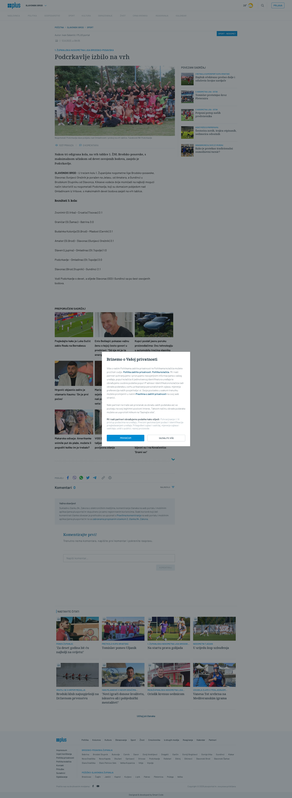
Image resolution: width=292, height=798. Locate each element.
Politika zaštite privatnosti (137, 372)
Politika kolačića (160, 372)
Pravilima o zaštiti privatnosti (151, 393)
